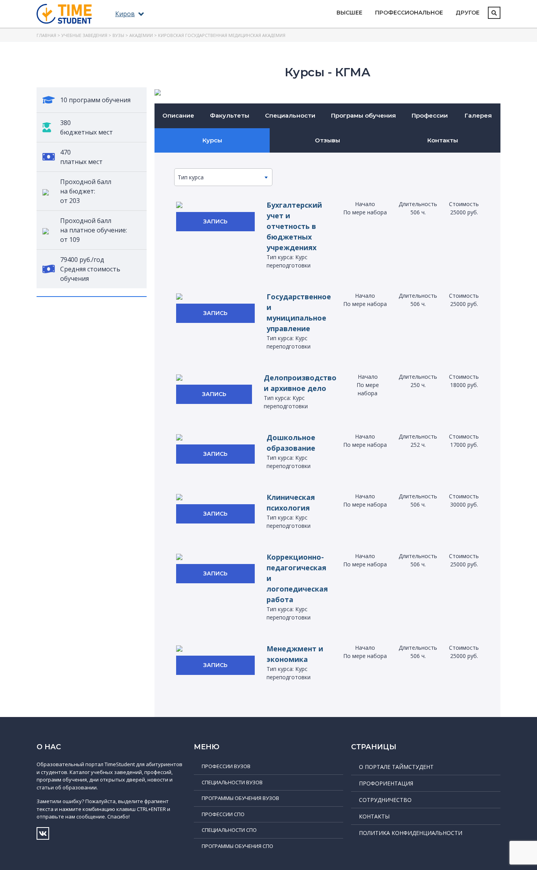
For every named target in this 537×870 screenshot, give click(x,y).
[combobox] (223, 177)
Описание (178, 115)
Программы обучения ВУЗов (240, 798)
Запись (215, 221)
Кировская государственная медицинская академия (221, 35)
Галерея (478, 115)
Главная (46, 35)
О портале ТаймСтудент (396, 766)
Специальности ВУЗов (232, 782)
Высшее (349, 12)
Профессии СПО (223, 814)
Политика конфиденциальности (410, 833)
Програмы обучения (363, 115)
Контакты (442, 140)
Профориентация (386, 783)
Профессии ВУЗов (226, 766)
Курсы (212, 140)
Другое (468, 12)
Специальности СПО (229, 829)
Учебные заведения (84, 35)
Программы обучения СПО (237, 846)
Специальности (290, 115)
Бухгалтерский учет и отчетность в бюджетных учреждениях (294, 226)
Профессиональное (409, 12)
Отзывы (327, 140)
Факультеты (229, 115)
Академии (141, 35)
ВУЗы (118, 35)
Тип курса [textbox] (191, 177)
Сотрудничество (385, 800)
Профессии (430, 115)
